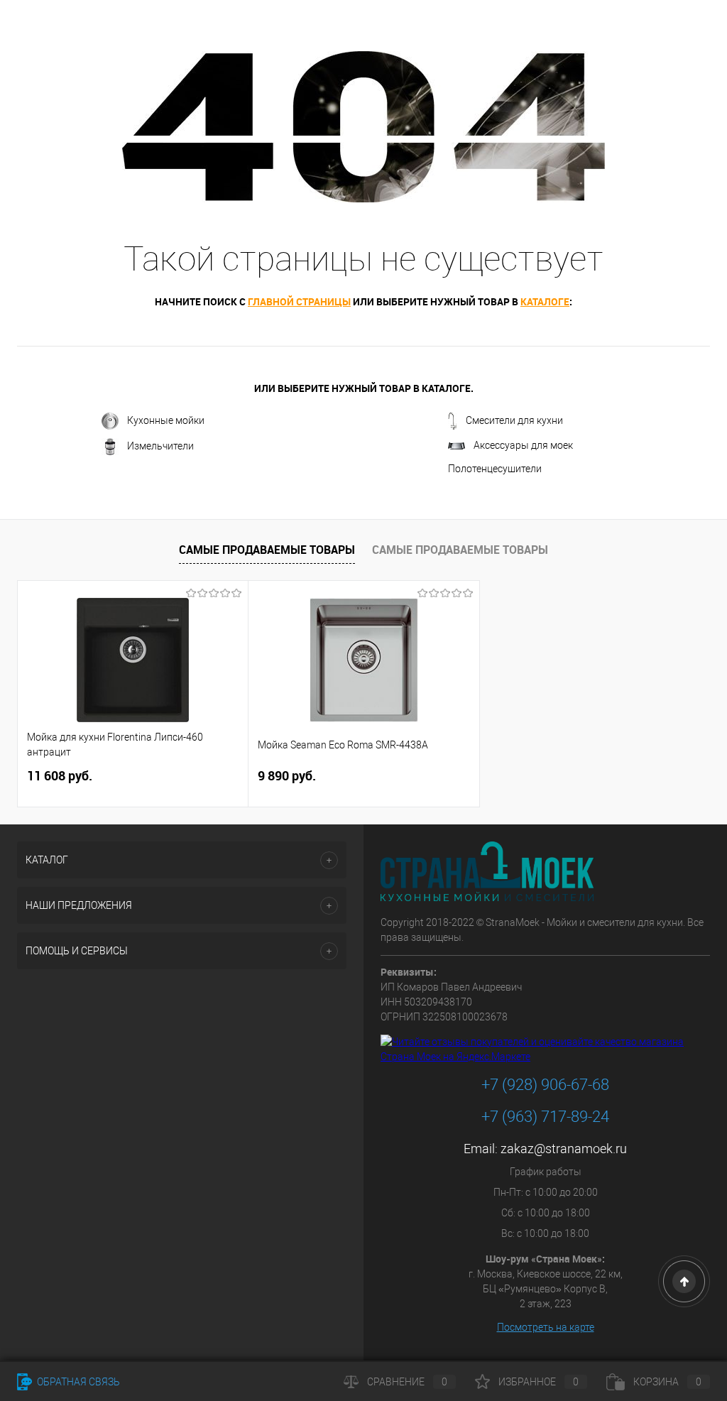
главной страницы (299, 301)
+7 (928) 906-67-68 (545, 1084)
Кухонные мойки (165, 420)
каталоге (544, 301)
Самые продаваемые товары (267, 549)
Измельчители (160, 446)
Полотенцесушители (495, 468)
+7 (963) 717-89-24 (545, 1116)
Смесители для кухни (514, 420)
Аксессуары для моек (523, 445)
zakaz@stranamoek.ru (564, 1148)
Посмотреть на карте (545, 1327)
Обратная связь (77, 1382)
